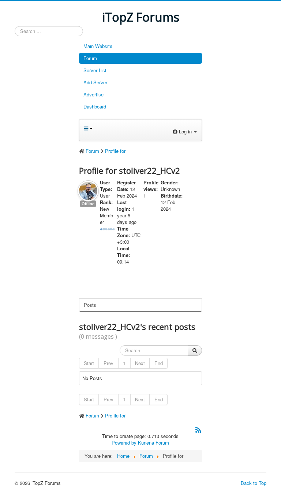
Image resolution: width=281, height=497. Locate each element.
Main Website (97, 46)
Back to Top (253, 482)
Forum (90, 58)
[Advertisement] (44, 150)
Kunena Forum (153, 442)
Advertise (93, 94)
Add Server (95, 82)
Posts (90, 304)
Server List (94, 70)
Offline (88, 203)
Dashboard (94, 106)
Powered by (124, 442)
